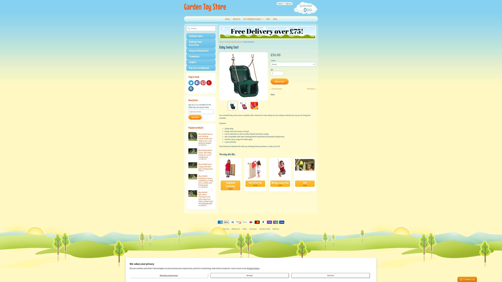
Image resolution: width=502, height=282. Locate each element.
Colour (273, 60)
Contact (253, 229)
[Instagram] (191, 88)
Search (226, 229)
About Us (236, 18)
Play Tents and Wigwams (199, 67)
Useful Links (264, 229)
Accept (250, 275)
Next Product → (311, 89)
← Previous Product (276, 89)
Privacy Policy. (253, 268)
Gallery (276, 229)
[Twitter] (191, 83)
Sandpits (192, 62)
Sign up (288, 3)
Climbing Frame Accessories (195, 43)
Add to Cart (279, 81)
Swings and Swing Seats (199, 50)
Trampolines (194, 56)
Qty (272, 70)
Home (227, 18)
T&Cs (244, 229)
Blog (275, 18)
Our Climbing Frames (252, 18)
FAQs (268, 18)
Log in (280, 3)
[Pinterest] (203, 82)
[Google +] (209, 82)
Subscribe (195, 117)
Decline (330, 275)
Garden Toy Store (205, 6)
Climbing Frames (196, 35)
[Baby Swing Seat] (232, 105)
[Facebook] (197, 82)
